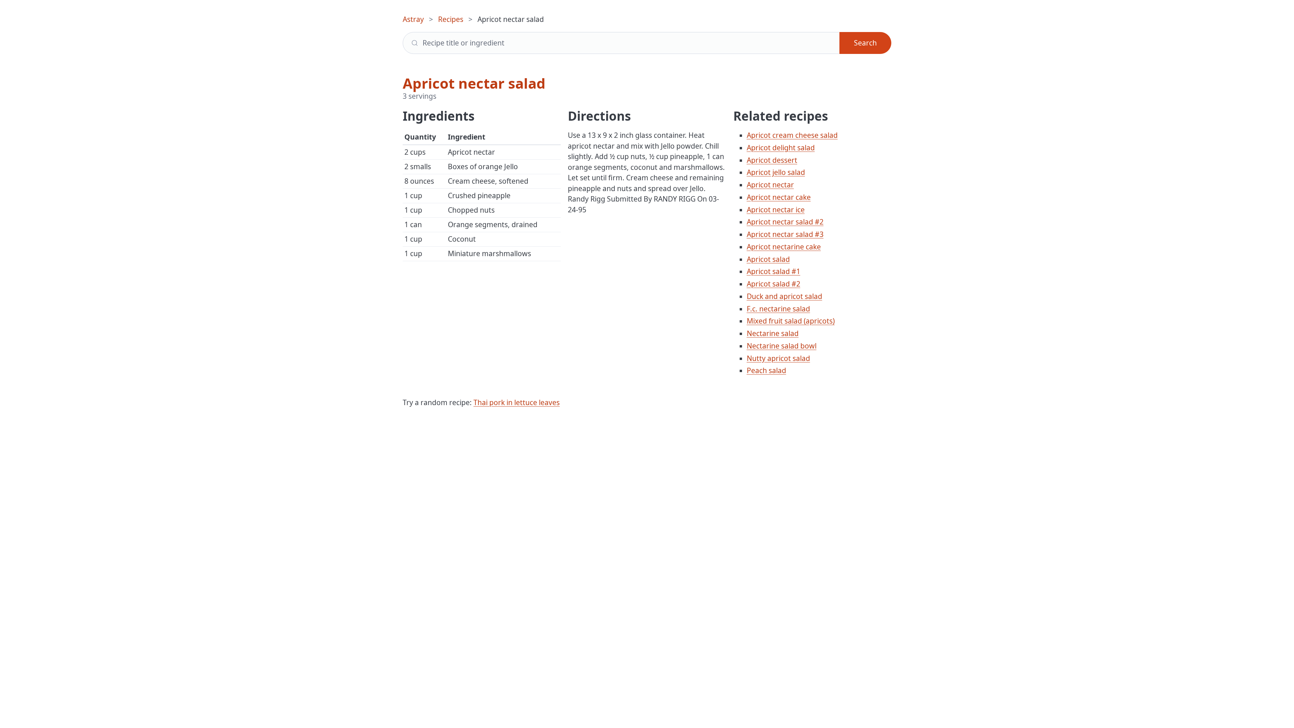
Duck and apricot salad (784, 296)
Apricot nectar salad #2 (785, 221)
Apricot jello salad (776, 172)
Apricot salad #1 (773, 271)
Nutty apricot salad (778, 358)
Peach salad (766, 370)
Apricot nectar (770, 184)
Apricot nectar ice (776, 209)
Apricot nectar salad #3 (785, 234)
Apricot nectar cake (779, 197)
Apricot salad (768, 259)
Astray (413, 19)
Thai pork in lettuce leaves (516, 402)
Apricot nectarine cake (784, 246)
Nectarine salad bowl (782, 346)
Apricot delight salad (781, 147)
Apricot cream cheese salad (792, 135)
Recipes (450, 19)
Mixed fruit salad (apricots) (791, 321)
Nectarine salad (773, 333)
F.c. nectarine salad (778, 308)
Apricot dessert (772, 160)
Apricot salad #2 (773, 284)
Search (865, 43)
